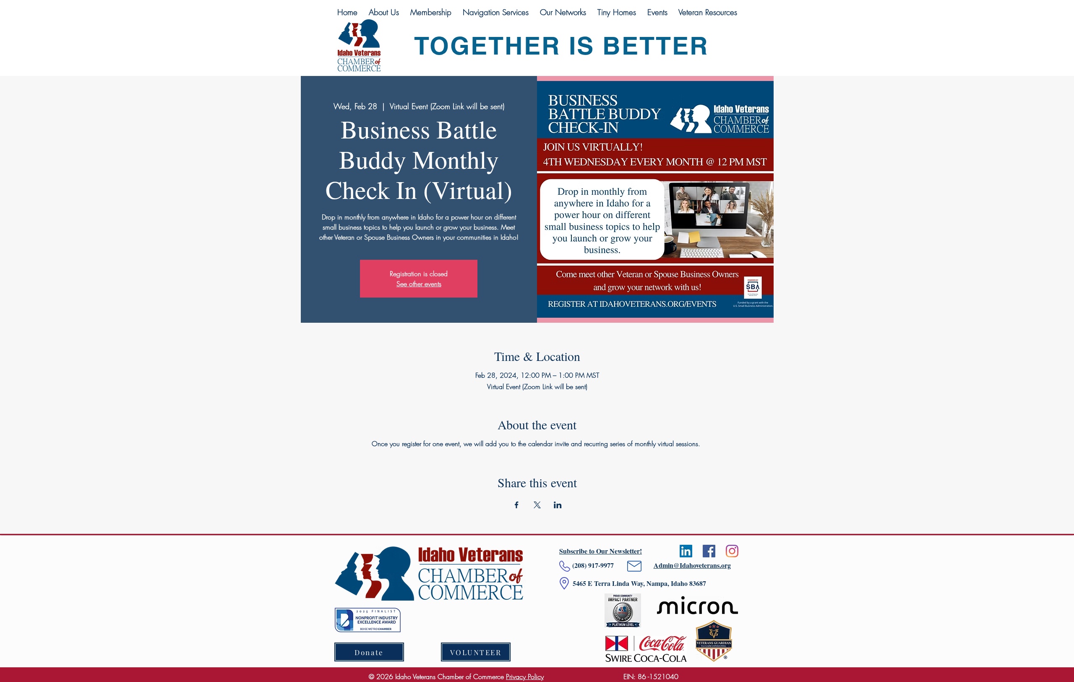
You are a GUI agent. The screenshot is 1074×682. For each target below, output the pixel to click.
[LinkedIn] (686, 551)
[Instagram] (732, 551)
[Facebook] (709, 551)
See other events (418, 283)
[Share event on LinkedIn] (558, 505)
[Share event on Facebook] (517, 505)
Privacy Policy (525, 676)
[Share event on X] (537, 505)
